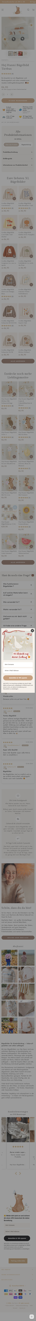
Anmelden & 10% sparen (18, 678)
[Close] (32, 630)
